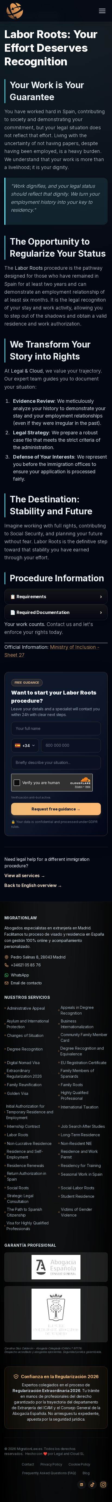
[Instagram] (103, 1484)
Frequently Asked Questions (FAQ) (49, 1473)
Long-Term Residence (80, 1134)
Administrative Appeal (26, 1008)
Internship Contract (23, 1126)
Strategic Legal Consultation (20, 1198)
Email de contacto (26, 983)
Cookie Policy (79, 1464)
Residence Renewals (25, 1165)
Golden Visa (17, 1093)
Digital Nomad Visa (23, 1062)
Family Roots (72, 1084)
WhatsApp (20, 975)
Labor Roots (17, 1134)
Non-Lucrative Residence (29, 1143)
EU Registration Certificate (84, 1062)
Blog (86, 1473)
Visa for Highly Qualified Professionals (28, 1226)
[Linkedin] (81, 1484)
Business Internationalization (77, 1024)
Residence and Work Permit (79, 1154)
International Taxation (79, 1107)
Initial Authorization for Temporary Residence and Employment (29, 1112)
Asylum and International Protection (28, 1024)
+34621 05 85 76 (26, 965)
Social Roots (18, 1187)
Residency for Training (81, 1165)
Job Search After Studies (83, 1126)
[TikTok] (92, 1484)
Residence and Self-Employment (25, 1154)
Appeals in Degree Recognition (77, 1010)
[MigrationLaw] (14, 11)
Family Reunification (24, 1084)
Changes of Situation (25, 1035)
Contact (28, 1464)
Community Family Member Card (84, 1037)
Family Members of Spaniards (77, 1073)
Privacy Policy (51, 1464)
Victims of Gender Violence (76, 1212)
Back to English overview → (33, 885)
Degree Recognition (25, 1049)
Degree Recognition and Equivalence (82, 1051)
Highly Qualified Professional (74, 1095)
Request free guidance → (56, 809)
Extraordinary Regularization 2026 (24, 1073)
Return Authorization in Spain (26, 1176)
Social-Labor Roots (77, 1187)
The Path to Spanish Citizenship (24, 1212)
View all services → (24, 875)
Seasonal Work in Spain (81, 1174)
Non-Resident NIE (76, 1143)
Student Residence (77, 1196)
